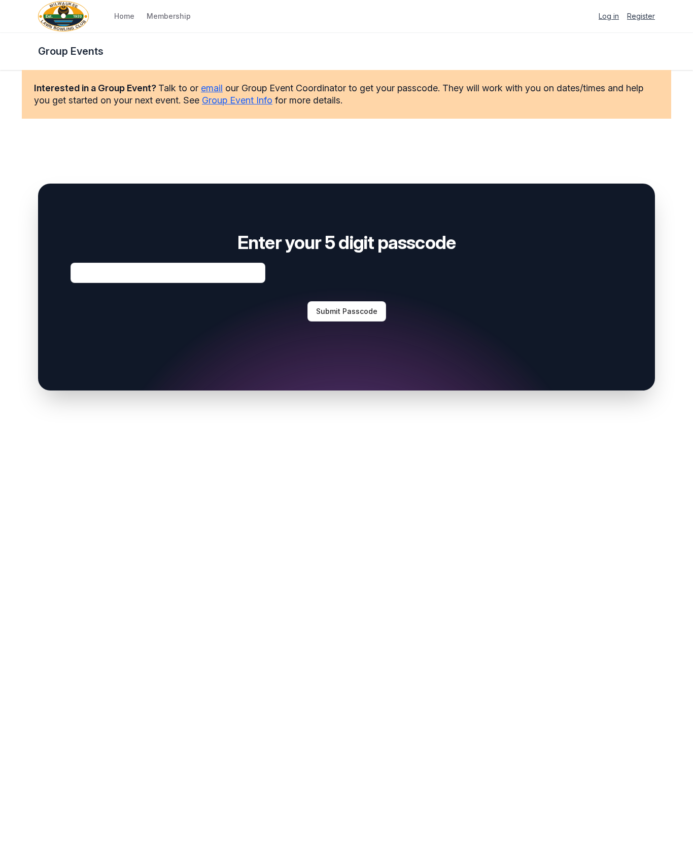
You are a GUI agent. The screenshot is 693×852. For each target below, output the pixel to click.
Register (641, 16)
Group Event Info (237, 100)
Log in (609, 16)
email (212, 88)
